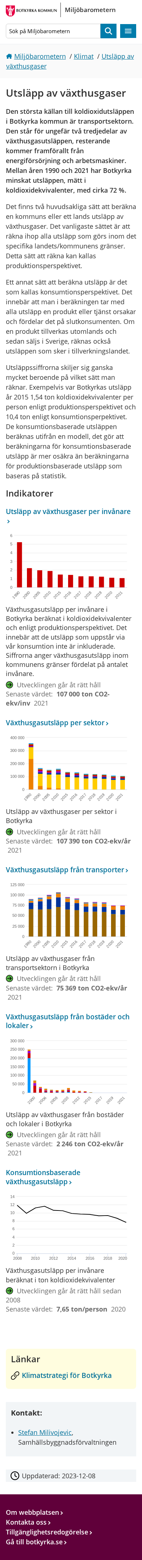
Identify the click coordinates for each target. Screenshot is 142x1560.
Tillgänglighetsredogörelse (47, 1532)
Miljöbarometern (40, 56)
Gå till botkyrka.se (34, 1541)
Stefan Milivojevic (45, 1432)
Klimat (84, 56)
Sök (108, 31)
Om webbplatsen (32, 1512)
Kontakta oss (26, 1522)
